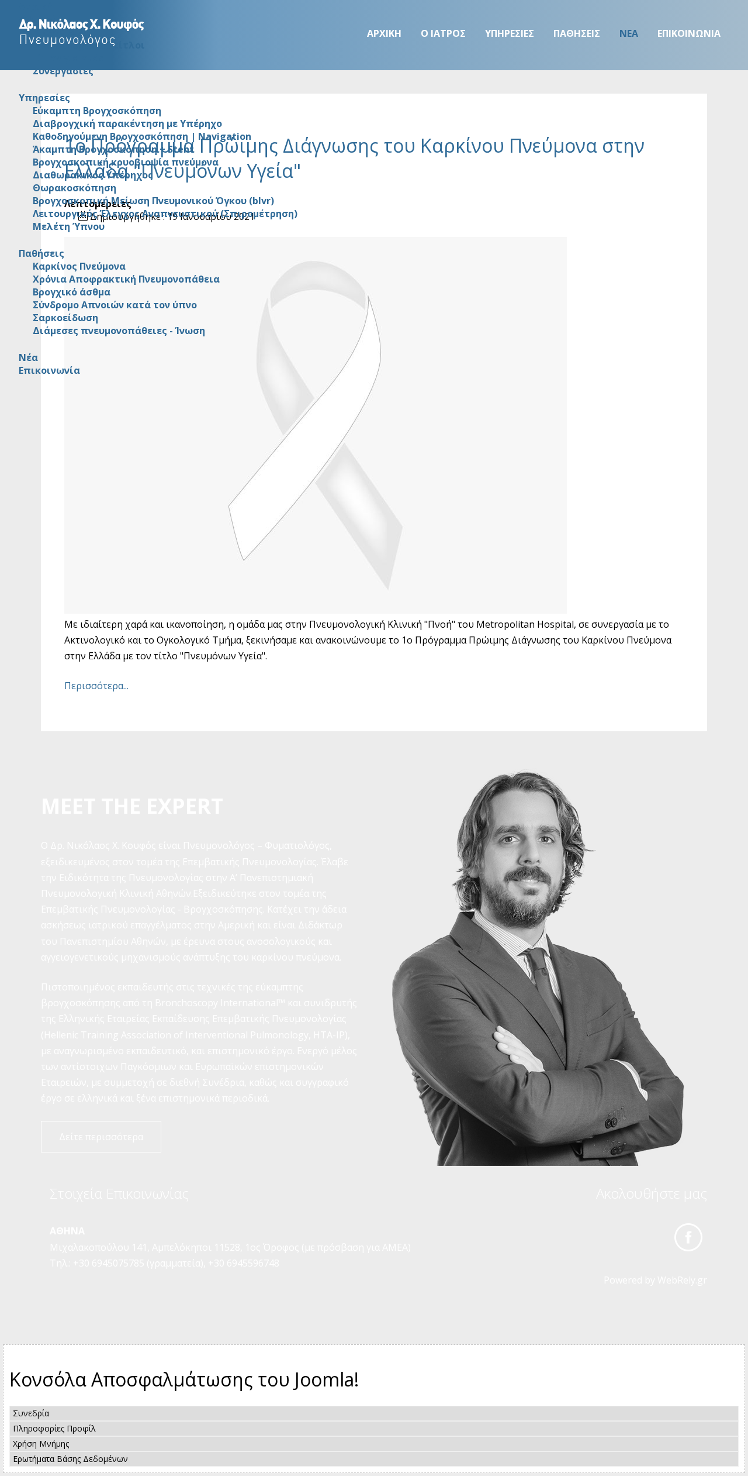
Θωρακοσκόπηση (74, 187)
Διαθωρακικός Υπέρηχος (93, 174)
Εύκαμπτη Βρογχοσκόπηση (97, 110)
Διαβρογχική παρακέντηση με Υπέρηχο (127, 123)
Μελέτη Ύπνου (69, 226)
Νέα (628, 33)
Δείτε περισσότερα (101, 1136)
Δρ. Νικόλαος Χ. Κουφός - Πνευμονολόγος (82, 33)
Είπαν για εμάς (68, 57)
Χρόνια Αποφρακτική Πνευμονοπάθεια (126, 279)
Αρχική (384, 33)
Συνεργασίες (63, 70)
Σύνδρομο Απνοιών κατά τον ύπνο (115, 304)
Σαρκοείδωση (65, 317)
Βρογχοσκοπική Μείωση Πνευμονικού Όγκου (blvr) (153, 200)
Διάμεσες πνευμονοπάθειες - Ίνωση (119, 330)
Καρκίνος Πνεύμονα (79, 266)
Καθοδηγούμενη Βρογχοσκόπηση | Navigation (142, 136)
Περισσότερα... (96, 685)
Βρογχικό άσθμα (71, 291)
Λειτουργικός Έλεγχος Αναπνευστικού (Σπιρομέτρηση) (165, 213)
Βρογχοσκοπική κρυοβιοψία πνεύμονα (126, 162)
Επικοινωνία (689, 33)
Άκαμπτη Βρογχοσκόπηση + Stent (113, 149)
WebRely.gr (682, 1280)
